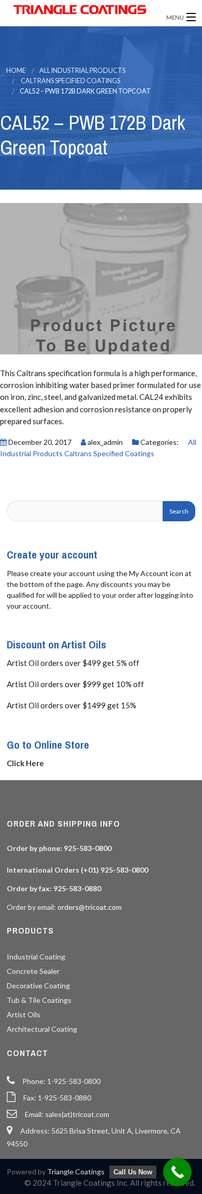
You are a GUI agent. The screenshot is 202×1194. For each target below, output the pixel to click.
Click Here (25, 763)
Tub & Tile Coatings (39, 1000)
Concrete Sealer (33, 971)
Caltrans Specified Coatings (70, 81)
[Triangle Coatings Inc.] (80, 10)
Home (16, 70)
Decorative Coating (38, 985)
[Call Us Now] (177, 1172)
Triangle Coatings (76, 1171)
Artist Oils (23, 1014)
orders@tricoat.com (89, 907)
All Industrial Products (82, 70)
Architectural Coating (42, 1029)
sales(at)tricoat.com (77, 1114)
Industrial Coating (36, 956)
